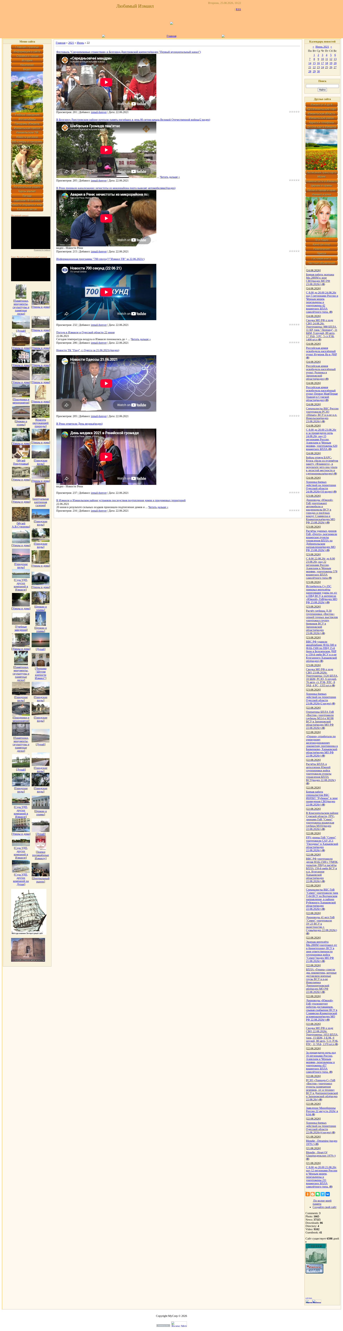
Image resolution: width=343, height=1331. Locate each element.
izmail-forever (99, 112)
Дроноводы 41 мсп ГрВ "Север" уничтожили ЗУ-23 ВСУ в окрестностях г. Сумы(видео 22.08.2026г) (321, 924)
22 (314, 67)
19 (330, 63)
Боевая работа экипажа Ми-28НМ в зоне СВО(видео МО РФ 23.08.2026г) (320, 279)
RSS (238, 9)
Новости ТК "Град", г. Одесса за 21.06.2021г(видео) (87, 350)
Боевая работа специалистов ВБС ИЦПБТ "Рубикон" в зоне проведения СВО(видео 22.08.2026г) (322, 798)
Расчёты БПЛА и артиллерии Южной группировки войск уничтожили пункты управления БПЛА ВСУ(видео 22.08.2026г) (321, 772)
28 (309, 71)
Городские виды (41, 462)
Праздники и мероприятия (21, 401)
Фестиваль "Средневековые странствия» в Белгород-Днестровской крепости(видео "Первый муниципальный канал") (128, 51)
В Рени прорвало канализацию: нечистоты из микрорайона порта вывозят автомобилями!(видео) (115, 188)
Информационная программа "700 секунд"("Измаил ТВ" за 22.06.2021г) (100, 258)
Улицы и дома (40, 306)
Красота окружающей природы (41, 423)
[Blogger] (312, 1194)
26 (330, 67)
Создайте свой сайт (324, 1207)
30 (318, 71)
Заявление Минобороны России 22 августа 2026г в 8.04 (322, 1111)
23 (318, 67)
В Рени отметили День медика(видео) (79, 423)
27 (335, 67)
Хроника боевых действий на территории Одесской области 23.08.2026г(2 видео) (321, 698)
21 (309, 67)
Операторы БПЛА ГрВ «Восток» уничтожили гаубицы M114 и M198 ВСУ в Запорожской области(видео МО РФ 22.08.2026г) (320, 719)
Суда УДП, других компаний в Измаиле (21, 584)
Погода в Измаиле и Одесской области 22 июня (85, 332)
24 (322, 67)
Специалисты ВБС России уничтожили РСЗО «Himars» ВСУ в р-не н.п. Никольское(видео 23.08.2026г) (322, 415)
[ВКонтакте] (327, 1194)
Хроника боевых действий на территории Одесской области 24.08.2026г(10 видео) (321, 486)
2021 (71, 42)
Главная (171, 36)
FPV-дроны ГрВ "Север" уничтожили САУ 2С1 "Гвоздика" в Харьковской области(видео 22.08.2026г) (322, 844)
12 (330, 59)
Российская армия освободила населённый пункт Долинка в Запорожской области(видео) (321, 372)
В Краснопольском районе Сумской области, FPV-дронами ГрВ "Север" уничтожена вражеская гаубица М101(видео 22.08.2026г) (322, 821)
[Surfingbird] (322, 1194)
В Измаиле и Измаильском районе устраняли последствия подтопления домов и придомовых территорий (121, 500)
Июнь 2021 (322, 46)
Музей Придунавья (20, 462)
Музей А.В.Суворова (20, 525)
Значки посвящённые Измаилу (40, 855)
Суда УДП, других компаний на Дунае (21, 879)
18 (326, 63)
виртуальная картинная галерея (41, 502)
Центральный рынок (41, 880)
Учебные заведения (20, 628)
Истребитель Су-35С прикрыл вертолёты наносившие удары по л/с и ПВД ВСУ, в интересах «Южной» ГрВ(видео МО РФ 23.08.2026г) (321, 594)
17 (322, 63)
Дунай (21, 330)
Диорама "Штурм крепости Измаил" (40, 673)
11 (326, 59)
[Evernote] (317, 1194)
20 (335, 63)
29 (314, 71)
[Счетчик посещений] (314, 1272)
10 (322, 59)
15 (314, 63)
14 (309, 63)
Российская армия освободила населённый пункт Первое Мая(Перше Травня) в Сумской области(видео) (322, 394)
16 (318, 63)
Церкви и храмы (21, 423)
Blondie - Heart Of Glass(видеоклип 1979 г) (321, 1154)
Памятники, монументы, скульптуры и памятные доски (21, 307)
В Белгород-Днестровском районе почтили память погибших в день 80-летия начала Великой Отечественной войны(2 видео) (133, 119)
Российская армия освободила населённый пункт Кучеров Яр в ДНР (321, 351)
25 (326, 67)
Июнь (80, 42)
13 (335, 59)
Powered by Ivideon (42, 250)
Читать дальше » (170, 176)
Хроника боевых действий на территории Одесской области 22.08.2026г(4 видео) (321, 1127)
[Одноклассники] (307, 1194)
